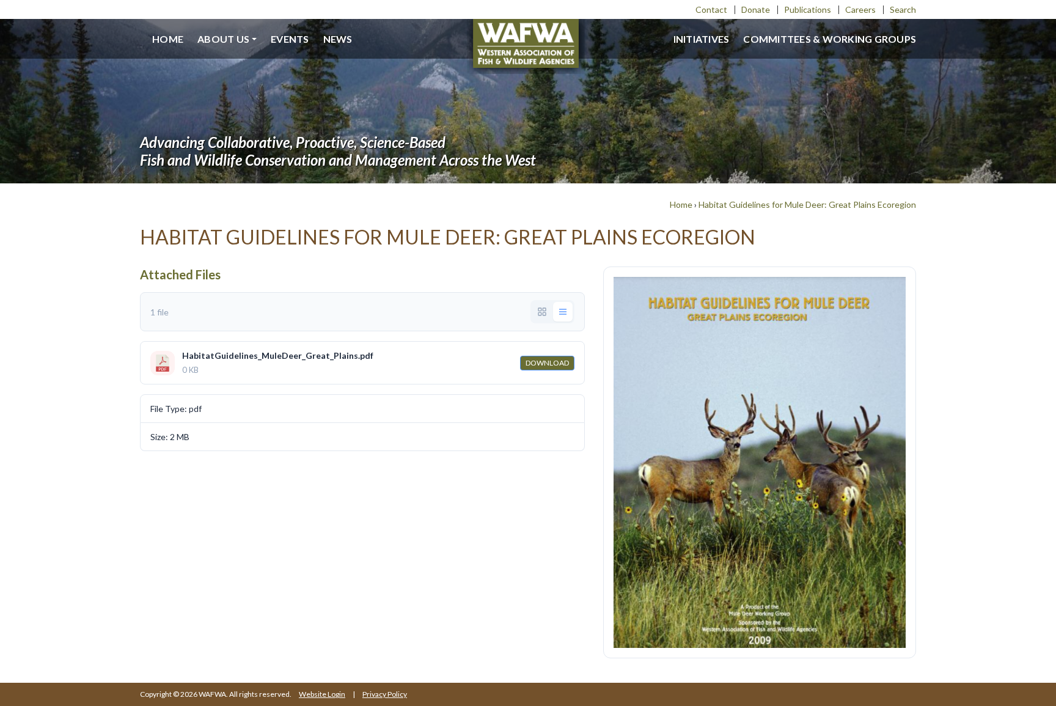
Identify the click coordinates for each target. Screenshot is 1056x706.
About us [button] (223, 39)
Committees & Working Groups (829, 39)
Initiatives (701, 39)
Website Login (322, 694)
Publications (807, 9)
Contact (711, 9)
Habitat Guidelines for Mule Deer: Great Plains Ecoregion (807, 204)
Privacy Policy (384, 694)
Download (547, 362)
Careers (860, 9)
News (338, 39)
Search (903, 9)
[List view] (563, 312)
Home (167, 39)
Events (290, 39)
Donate (755, 9)
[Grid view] (542, 312)
